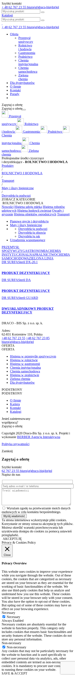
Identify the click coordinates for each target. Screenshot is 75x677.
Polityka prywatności (15, 444)
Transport (63, 214)
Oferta (14, 34)
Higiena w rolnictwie (24, 360)
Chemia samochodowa (25, 371)
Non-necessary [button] (11, 643)
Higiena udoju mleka (28, 207)
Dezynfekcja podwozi (32, 229)
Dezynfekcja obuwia (32, 232)
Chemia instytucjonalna (25, 367)
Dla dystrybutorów (22, 83)
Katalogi (7, 15)
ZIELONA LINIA (41, 258)
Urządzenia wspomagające (27, 240)
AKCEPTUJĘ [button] (12, 539)
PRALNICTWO (45, 254)
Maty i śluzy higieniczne (26, 225)
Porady (14, 94)
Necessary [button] (8, 612)
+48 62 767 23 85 (38, 338)
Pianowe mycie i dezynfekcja (29, 221)
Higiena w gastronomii (25, 364)
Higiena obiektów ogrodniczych (35, 214)
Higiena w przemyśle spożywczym (33, 356)
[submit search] (42, 20)
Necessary (13, 617)
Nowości (8, 207)
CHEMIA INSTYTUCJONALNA (31, 252)
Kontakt (15, 90)
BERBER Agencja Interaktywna (38, 437)
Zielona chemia (20, 379)
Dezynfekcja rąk (29, 236)
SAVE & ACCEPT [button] (14, 673)
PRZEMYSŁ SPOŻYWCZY (12, 249)
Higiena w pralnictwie (24, 375)
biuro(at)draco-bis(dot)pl (18, 342)
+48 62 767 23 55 (13, 338)
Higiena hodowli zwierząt (34, 210)
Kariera (15, 404)
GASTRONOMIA (35, 251)
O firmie (15, 86)
